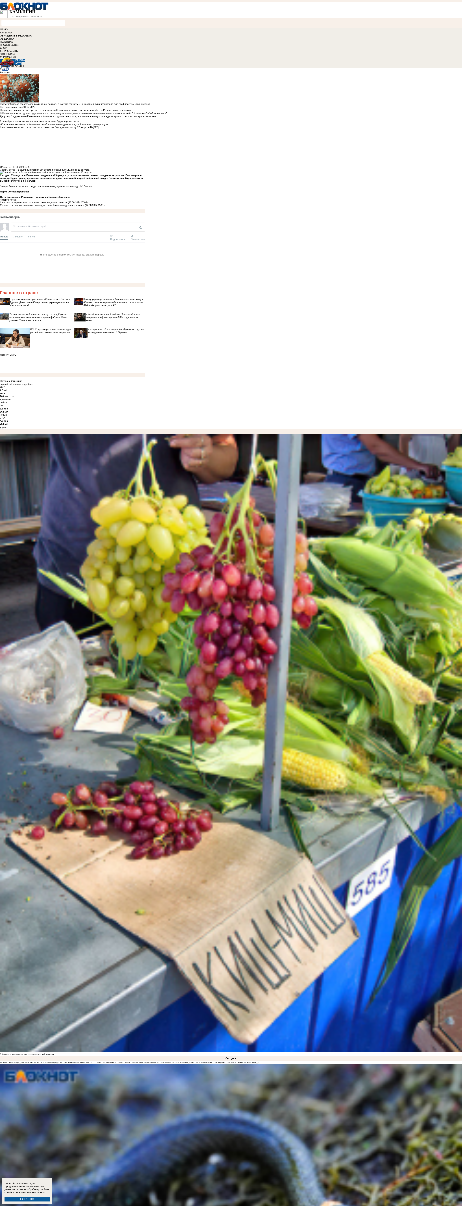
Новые (4, 236)
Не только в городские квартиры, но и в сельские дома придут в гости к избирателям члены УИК (47, 1062)
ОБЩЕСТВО (7, 38)
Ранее (31, 236)
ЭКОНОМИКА (7, 54)
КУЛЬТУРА (6, 32)
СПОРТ (4, 48)
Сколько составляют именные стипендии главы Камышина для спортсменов (42, 205)
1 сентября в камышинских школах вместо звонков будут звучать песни (125, 1062)
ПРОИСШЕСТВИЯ (10, 45)
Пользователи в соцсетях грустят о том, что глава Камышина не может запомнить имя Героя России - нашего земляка (65, 110)
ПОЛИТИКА (6, 41)
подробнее (27, 384)
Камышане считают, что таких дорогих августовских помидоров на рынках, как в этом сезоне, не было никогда (210, 1062)
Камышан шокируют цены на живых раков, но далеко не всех (33, 202)
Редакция (5, 72)
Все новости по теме (11, 107)
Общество (5, 167)
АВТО (18, 63)
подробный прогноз (10, 384)
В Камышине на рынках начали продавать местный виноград (27, 1054)
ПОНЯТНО (27, 1199)
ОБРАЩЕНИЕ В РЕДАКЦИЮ (16, 35)
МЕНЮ (4, 29)
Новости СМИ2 (8, 354)
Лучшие (18, 236)
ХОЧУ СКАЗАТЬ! (9, 51)
